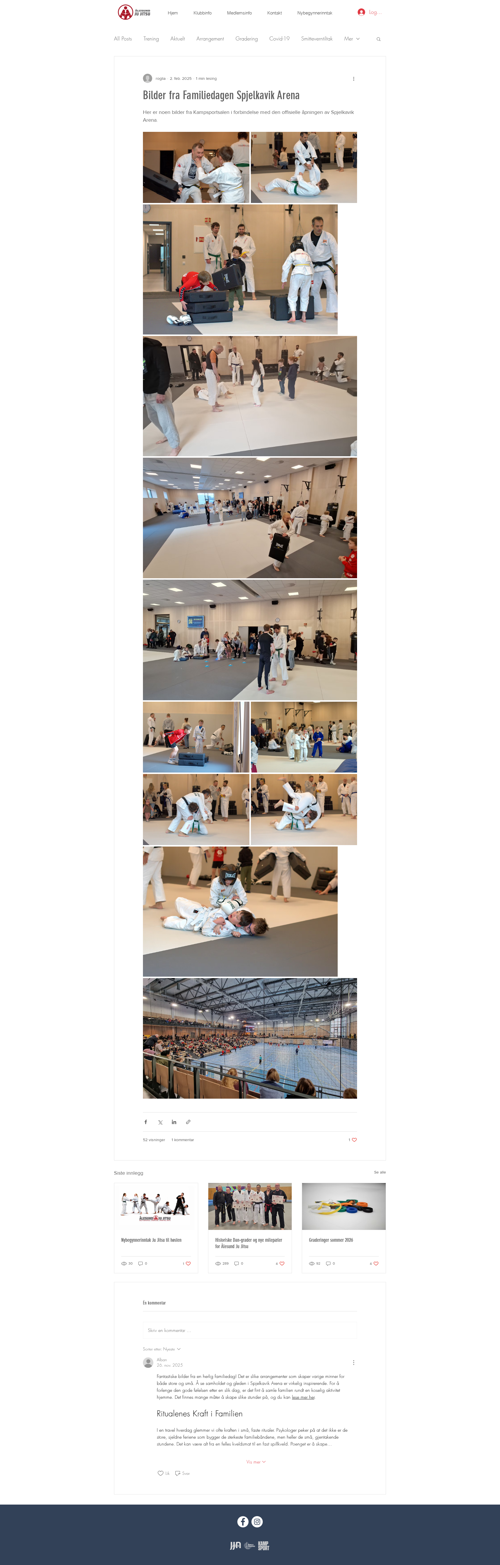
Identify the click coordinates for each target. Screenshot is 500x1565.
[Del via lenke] (188, 1122)
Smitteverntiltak (317, 38)
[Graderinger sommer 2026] (344, 1206)
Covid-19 (279, 38)
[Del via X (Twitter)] (160, 1122)
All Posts (123, 38)
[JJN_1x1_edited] (235, 1545)
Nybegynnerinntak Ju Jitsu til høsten (151, 1240)
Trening (151, 38)
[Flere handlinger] (353, 78)
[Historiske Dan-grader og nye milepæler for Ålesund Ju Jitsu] (250, 1206)
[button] (202, 13)
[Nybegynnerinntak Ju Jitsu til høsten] (156, 1206)
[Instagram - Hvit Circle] (257, 1521)
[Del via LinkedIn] (174, 1122)
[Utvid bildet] (196, 167)
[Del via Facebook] (145, 1122)
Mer (348, 38)
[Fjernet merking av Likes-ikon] (160, 1473)
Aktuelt (177, 38)
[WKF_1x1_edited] (249, 1545)
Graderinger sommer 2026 (331, 1240)
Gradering (247, 38)
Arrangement (210, 38)
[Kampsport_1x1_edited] (263, 1545)
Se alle (380, 1172)
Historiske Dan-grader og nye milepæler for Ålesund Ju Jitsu (248, 1243)
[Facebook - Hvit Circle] (243, 1521)
